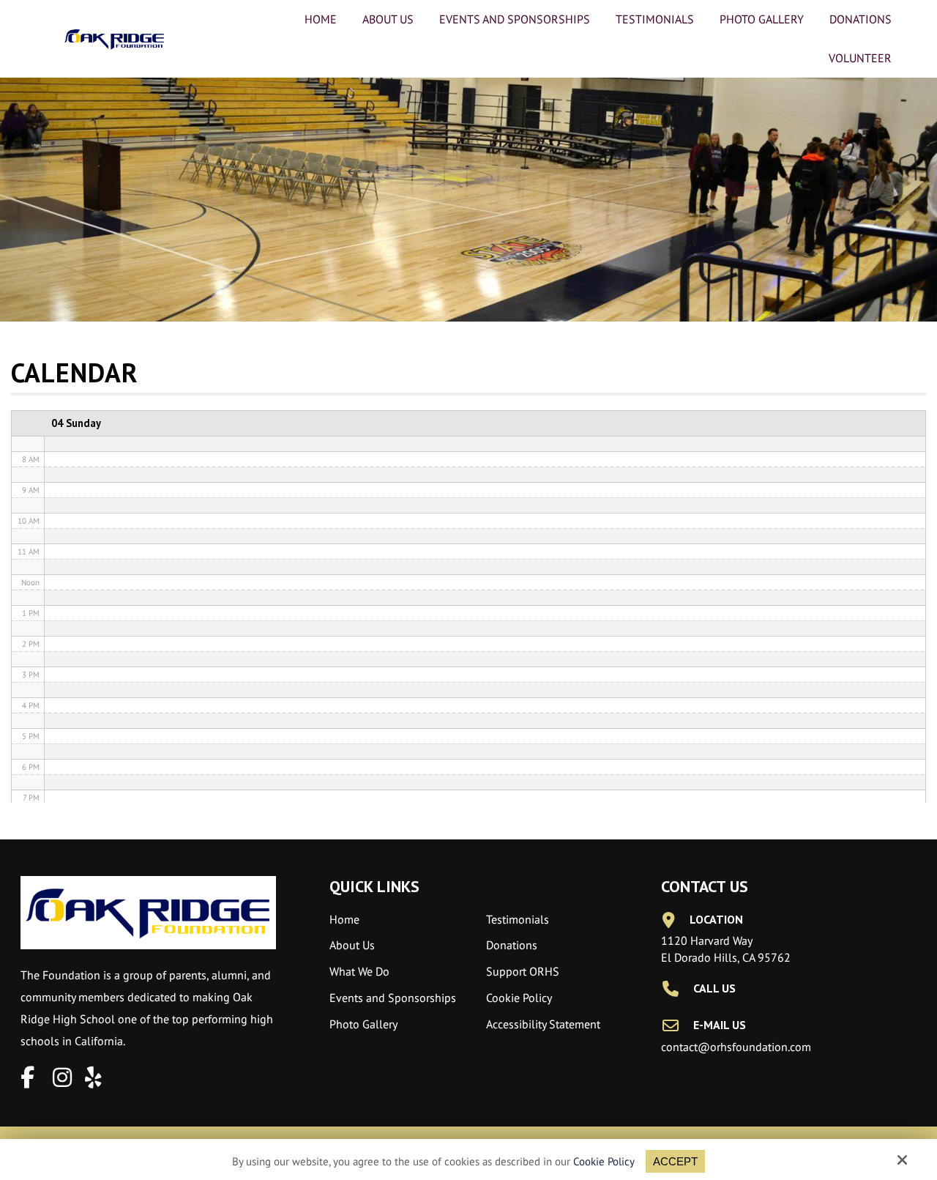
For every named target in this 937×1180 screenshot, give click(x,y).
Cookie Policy (604, 1161)
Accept (675, 1161)
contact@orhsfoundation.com (736, 1046)
